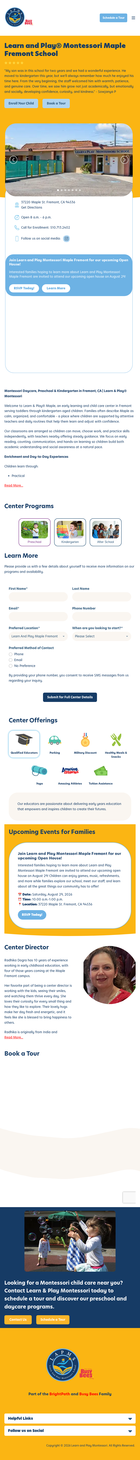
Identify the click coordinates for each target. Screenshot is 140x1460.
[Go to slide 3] (65, 190)
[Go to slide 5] (72, 190)
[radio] (70, 654)
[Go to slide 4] (69, 190)
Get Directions (31, 207)
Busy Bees (88, 1394)
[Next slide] (125, 160)
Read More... (13, 485)
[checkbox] (70, 659)
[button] (133, 17)
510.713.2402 (60, 227)
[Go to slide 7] (80, 190)
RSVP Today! (32, 914)
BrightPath (59, 1394)
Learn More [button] (56, 288)
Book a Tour (56, 103)
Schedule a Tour (114, 18)
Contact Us (18, 1319)
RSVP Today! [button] (24, 288)
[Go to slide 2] (62, 190)
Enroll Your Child (21, 103)
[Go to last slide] (13, 160)
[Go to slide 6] (76, 190)
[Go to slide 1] (58, 190)
